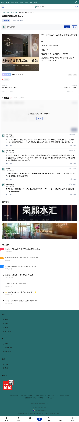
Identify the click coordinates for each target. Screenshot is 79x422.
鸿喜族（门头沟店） (70, 87)
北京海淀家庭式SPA (40, 395)
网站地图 (5, 364)
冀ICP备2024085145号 (39, 408)
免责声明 (5, 327)
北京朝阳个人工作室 (30, 398)
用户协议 (5, 320)
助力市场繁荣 (7, 351)
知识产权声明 (7, 331)
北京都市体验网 (64, 395)
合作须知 (5, 344)
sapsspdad (10, 150)
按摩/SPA (14, 12)
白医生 (8, 168)
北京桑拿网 (41, 398)
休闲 (7, 12)
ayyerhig (9, 135)
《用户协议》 (48, 413)
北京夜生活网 (50, 398)
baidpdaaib (10, 184)
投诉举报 (5, 368)
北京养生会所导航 (53, 395)
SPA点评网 (45, 403)
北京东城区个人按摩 (26, 395)
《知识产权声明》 (57, 413)
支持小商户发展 (7, 348)
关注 (67, 27)
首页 (3, 12)
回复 (74, 145)
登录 (39, 118)
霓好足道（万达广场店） (10, 87)
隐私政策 (5, 323)
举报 (71, 145)
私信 (74, 27)
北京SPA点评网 (14, 395)
